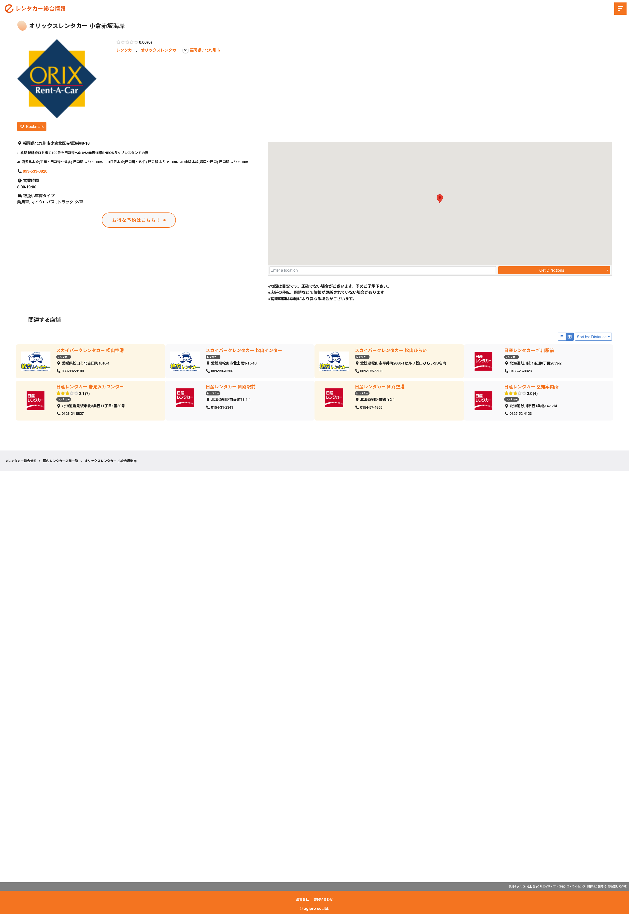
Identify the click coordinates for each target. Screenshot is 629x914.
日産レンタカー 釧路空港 (380, 386)
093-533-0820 (35, 171)
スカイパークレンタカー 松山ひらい (391, 350)
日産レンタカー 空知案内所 (531, 386)
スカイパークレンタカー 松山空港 (90, 350)
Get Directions (551, 270)
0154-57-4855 (371, 407)
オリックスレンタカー (160, 50)
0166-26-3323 (521, 371)
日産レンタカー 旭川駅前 (529, 350)
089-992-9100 (73, 371)
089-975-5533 (371, 371)
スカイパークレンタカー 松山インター (244, 350)
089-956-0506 (222, 371)
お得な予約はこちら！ (136, 220)
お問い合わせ (323, 899)
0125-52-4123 (521, 413)
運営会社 (302, 899)
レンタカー (126, 50)
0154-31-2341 (222, 407)
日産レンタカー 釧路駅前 (231, 386)
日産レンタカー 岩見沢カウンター (90, 386)
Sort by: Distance (592, 336)
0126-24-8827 (73, 413)
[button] (440, 198)
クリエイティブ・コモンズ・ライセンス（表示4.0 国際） (571, 886)
